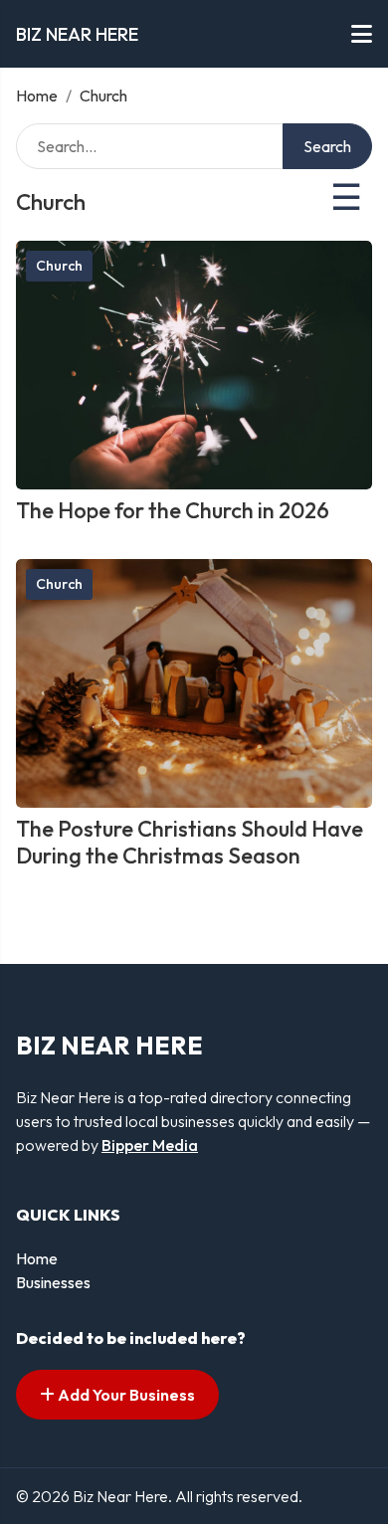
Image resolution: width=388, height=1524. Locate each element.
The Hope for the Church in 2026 (172, 510)
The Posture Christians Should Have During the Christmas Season (189, 841)
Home (37, 95)
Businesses (53, 1282)
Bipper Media (149, 1145)
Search (327, 146)
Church (59, 266)
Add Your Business (125, 1395)
